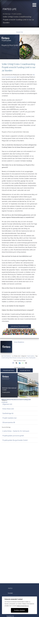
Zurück (18, 32)
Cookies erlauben (19, 610)
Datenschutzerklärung (23, 605)
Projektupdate (32, 358)
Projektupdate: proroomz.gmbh (13, 435)
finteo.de (14, 358)
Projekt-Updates (16, 13)
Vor (22, 32)
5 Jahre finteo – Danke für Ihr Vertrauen (15, 430)
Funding (19, 358)
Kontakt (10, 593)
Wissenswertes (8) (8, 422)
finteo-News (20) (8, 408)
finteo (10, 358)
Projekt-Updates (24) (9, 417)
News (27, 358)
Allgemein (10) (7, 404)
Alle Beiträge (7, 13)
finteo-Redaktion (19, 342)
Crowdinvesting (5, 358)
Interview (23, 358)
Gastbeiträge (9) (7, 413)
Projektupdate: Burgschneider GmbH (15, 440)
